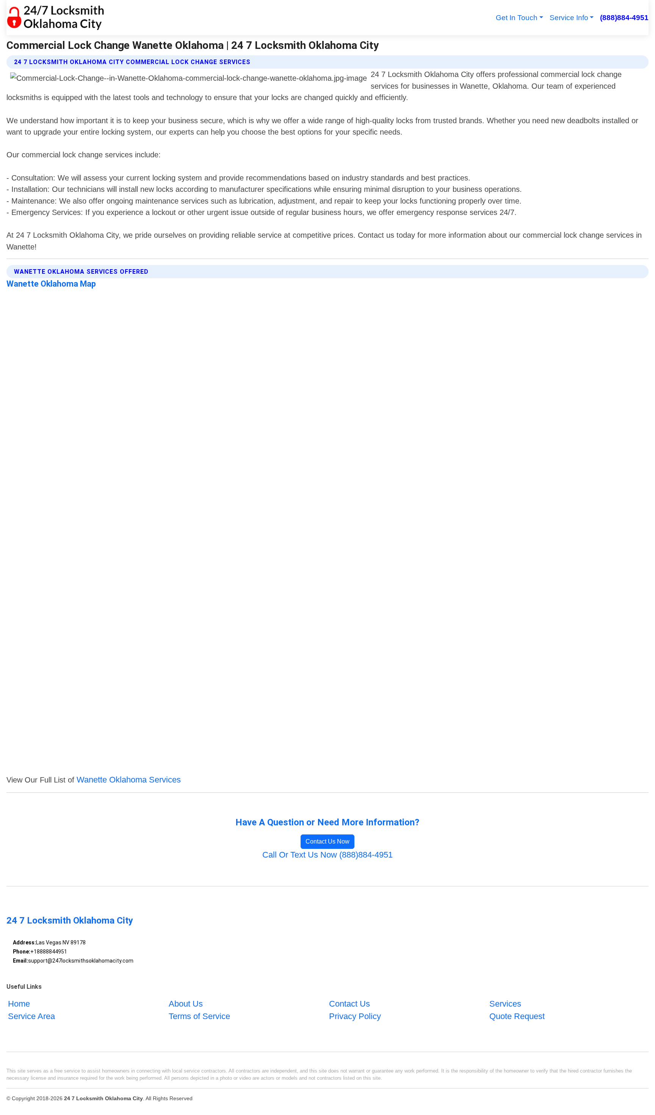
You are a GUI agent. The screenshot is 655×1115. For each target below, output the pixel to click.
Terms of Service (199, 1016)
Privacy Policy (355, 1016)
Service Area (31, 1016)
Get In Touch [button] (516, 18)
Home (19, 1003)
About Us (186, 1003)
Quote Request (517, 1016)
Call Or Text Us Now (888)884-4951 (327, 854)
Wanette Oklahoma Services (129, 779)
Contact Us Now (327, 841)
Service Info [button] (569, 18)
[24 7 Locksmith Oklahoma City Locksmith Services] (55, 17)
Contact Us (349, 1003)
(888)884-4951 (624, 18)
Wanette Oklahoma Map (51, 284)
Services (505, 1003)
